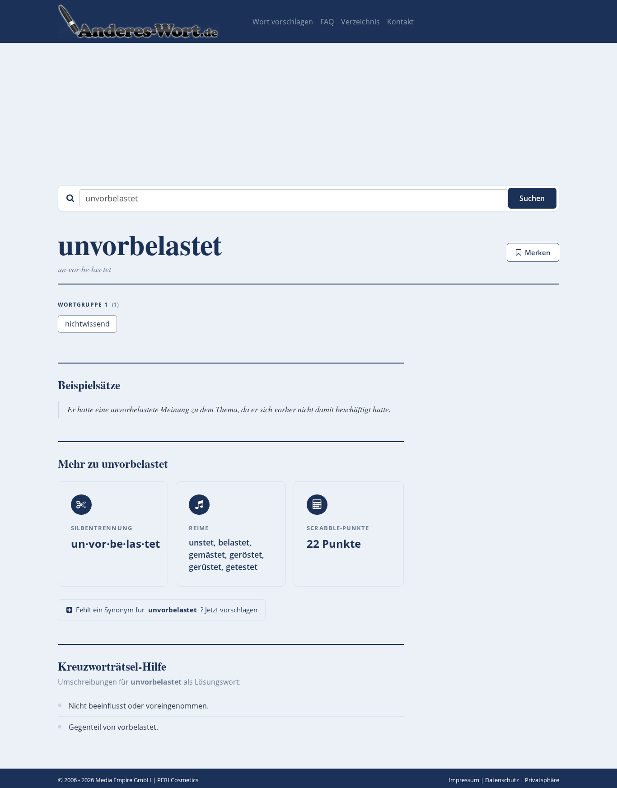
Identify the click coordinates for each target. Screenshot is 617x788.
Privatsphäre (542, 780)
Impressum (464, 780)
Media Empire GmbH (123, 780)
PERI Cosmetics (177, 780)
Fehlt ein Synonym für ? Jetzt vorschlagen (166, 609)
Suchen (532, 198)
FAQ (327, 22)
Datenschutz (502, 780)
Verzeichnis (360, 22)
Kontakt (400, 22)
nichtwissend (87, 324)
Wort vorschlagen (282, 22)
